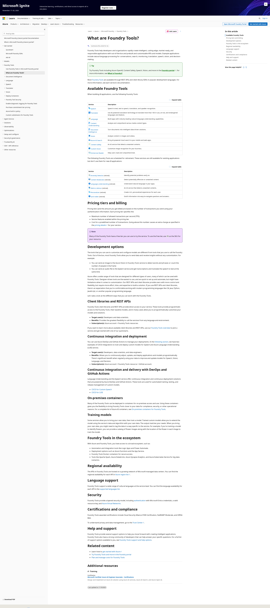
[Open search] (259, 18)
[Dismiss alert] (265, 4)
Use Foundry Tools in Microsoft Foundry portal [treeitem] (22, 69)
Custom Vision (96, 149)
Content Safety (96, 145)
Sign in (265, 18)
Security (229, 52)
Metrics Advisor (96, 188)
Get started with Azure (258, 24)
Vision (93, 136)
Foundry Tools (121, 31)
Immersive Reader (97, 153)
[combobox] (24, 33)
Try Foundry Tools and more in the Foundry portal (111, 554)
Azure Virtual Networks (111, 503)
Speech (93, 109)
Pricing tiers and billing (234, 38)
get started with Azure (111, 551)
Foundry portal (168, 70)
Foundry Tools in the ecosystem (237, 44)
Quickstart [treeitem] (9, 50)
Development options (233, 41)
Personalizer (95, 192)
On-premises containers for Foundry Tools (148, 409)
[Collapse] (45, 29)
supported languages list (110, 489)
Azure (96, 31)
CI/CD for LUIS (97, 392)
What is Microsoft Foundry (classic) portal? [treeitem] (19, 42)
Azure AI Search (96, 140)
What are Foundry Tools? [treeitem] (15, 73)
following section (161, 342)
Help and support (232, 57)
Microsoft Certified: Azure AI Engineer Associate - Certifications (111, 577)
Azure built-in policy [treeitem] (13, 111)
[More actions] (180, 31)
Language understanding (100, 184)
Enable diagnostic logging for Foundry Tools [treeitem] (21, 104)
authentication (140, 500)
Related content (231, 60)
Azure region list (121, 474)
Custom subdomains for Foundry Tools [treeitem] (19, 115)
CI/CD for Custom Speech (102, 389)
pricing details (100, 225)
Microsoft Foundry (107, 31)
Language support (232, 49)
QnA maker (95, 197)
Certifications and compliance (236, 55)
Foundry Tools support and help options (135, 540)
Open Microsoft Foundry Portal (235, 24)
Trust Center (137, 522)
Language (94, 119)
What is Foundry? (115, 73)
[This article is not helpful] (246, 67)
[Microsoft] (4, 18)
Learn (90, 31)
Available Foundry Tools (235, 35)
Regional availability (233, 46)
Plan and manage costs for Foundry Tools (108, 557)
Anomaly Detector (97, 176)
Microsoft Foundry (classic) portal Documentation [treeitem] (21, 38)
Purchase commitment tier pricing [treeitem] (18, 107)
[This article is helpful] (243, 67)
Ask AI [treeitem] (8, 57)
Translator (94, 113)
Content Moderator (97, 180)
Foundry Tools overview (160, 328)
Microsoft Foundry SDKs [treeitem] (14, 54)
